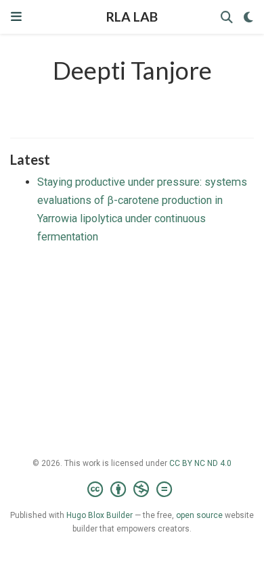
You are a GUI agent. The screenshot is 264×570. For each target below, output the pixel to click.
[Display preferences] (248, 17)
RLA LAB (132, 16)
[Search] (227, 17)
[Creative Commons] (132, 489)
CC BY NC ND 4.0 (200, 463)
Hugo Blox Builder (99, 515)
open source (199, 515)
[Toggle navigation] (16, 16)
